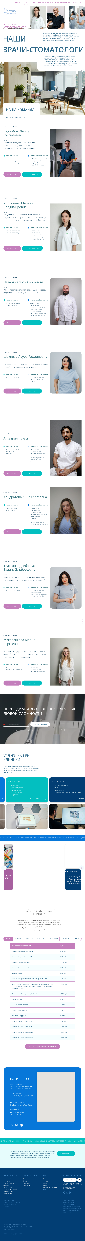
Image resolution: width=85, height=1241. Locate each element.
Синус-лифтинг (7, 1193)
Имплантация (7, 1181)
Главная (45, 1179)
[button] (32, 174)
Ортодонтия (27, 1185)
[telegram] (64, 1192)
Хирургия (26, 1181)
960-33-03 (78, 3)
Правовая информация (50, 1187)
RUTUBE (46, 1189)
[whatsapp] (67, 1192)
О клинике (46, 1181)
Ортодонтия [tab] (29, 938)
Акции (45, 1183)
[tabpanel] (42, 993)
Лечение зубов (8, 1179)
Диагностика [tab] (65, 938)
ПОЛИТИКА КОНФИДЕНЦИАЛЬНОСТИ (12, 1234)
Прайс (45, 1185)
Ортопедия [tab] (40, 938)
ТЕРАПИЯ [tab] (8, 938)
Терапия (26, 1179)
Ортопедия (26, 1183)
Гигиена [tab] (76, 938)
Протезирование (8, 1183)
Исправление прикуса (10, 1189)
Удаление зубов (8, 1191)
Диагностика (7, 1185)
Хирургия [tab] (18, 938)
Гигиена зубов (7, 1187)
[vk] (70, 1192)
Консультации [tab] (53, 938)
